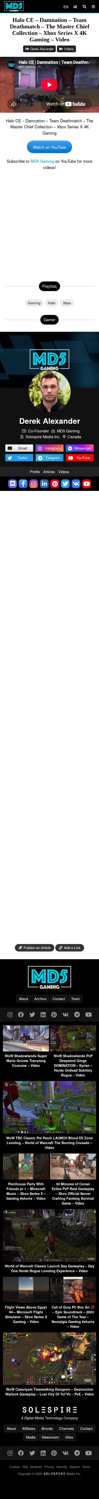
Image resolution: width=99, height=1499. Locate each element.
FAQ (25, 1467)
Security (61, 1467)
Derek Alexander (42, 48)
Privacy (49, 1467)
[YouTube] (88, 1014)
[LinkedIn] (43, 1014)
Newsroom (50, 1437)
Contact (59, 998)
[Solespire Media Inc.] (49, 1410)
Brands (47, 1428)
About (23, 998)
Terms (86, 1467)
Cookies (14, 1467)
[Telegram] (77, 1014)
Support (74, 1467)
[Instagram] (9, 1014)
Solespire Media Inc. (42, 436)
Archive (40, 998)
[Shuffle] (75, 6)
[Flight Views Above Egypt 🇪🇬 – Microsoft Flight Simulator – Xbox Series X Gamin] (26, 1301)
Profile (35, 471)
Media (31, 1437)
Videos (69, 48)
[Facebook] (21, 1014)
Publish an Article (37, 947)
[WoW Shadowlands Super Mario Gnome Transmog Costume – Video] (26, 1049)
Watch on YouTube (49, 147)
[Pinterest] (54, 1014)
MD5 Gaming (42, 161)
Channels (66, 1428)
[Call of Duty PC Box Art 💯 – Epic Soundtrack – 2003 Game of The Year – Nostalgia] (73, 1301)
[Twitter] (32, 1014)
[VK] (65, 1014)
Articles (49, 471)
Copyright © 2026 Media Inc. (49, 1473)
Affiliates (28, 1428)
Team (75, 998)
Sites (69, 1437)
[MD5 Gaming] (49, 977)
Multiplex (36, 1467)
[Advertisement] (49, 224)
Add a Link (72, 947)
